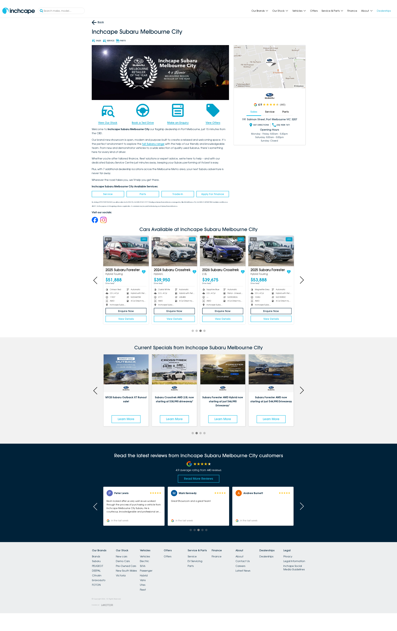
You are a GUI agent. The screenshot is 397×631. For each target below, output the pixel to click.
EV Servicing (195, 561)
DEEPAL (96, 570)
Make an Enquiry (178, 122)
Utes (142, 584)
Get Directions (261, 125)
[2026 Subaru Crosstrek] (223, 251)
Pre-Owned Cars (126, 566)
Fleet (143, 589)
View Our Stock (107, 122)
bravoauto (98, 580)
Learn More (126, 419)
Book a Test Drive (143, 122)
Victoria (121, 575)
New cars (121, 556)
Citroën (96, 575)
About (365, 10)
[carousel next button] (301, 280)
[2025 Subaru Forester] (126, 251)
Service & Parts (330, 10)
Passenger (146, 570)
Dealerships (384, 10)
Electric (144, 561)
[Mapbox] (242, 85)
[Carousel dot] (193, 331)
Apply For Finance (212, 194)
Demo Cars (123, 561)
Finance (352, 10)
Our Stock (278, 10)
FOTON (96, 584)
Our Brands (258, 10)
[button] (134, 506)
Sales (253, 111)
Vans (143, 580)
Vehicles (297, 10)
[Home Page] (18, 11)
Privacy (287, 556)
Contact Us (243, 561)
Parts (143, 194)
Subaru (96, 561)
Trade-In (177, 194)
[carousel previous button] (95, 280)
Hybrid (144, 575)
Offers (314, 10)
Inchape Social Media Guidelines (294, 567)
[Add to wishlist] (143, 272)
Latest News (243, 570)
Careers (240, 566)
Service (108, 194)
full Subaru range (153, 143)
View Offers (213, 122)
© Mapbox (299, 86)
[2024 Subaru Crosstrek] (174, 251)
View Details (126, 318)
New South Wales (126, 570)
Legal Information (294, 561)
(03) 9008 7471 (283, 125)
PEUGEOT (97, 566)
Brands (96, 556)
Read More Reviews (198, 478)
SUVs (142, 566)
